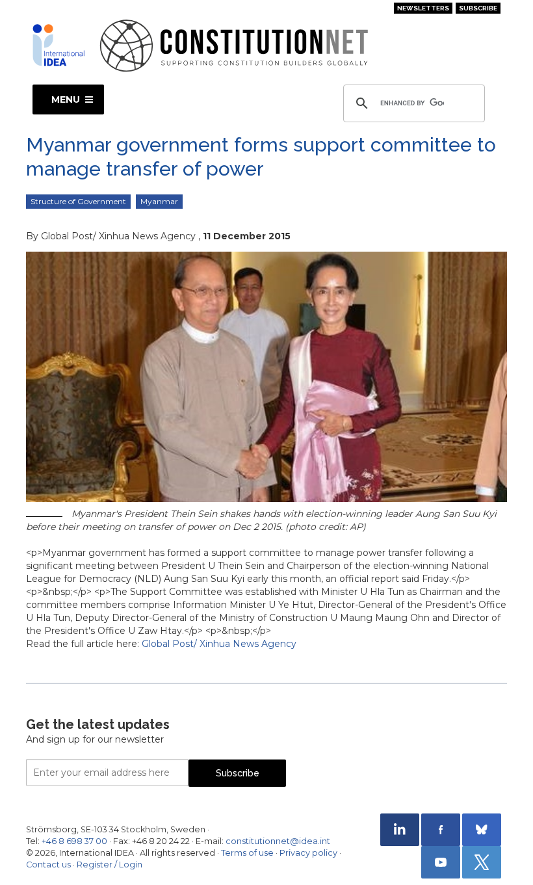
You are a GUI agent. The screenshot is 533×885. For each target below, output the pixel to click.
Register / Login (109, 864)
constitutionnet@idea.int (278, 841)
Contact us (48, 864)
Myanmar (159, 201)
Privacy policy (308, 853)
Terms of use (247, 853)
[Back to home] (58, 45)
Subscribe (478, 8)
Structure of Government (78, 201)
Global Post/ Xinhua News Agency (219, 644)
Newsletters (423, 8)
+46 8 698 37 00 (74, 841)
